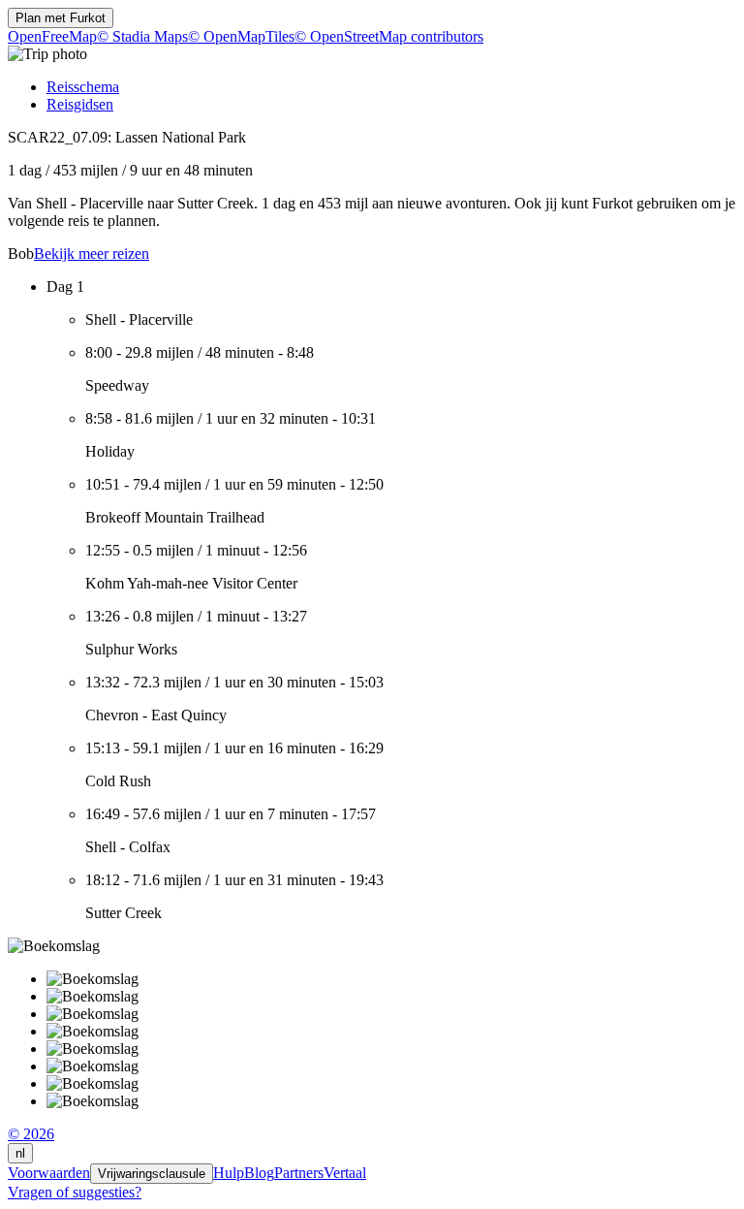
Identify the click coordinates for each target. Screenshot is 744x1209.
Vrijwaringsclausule (151, 1173)
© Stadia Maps (142, 36)
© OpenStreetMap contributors (388, 36)
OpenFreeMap (52, 36)
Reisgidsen (79, 104)
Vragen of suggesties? (74, 1192)
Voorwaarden (49, 1172)
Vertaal (345, 1172)
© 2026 (31, 1134)
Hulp (228, 1172)
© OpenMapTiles (241, 36)
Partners (299, 1172)
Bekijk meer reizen (91, 253)
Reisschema (82, 87)
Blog (259, 1172)
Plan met (61, 18)
